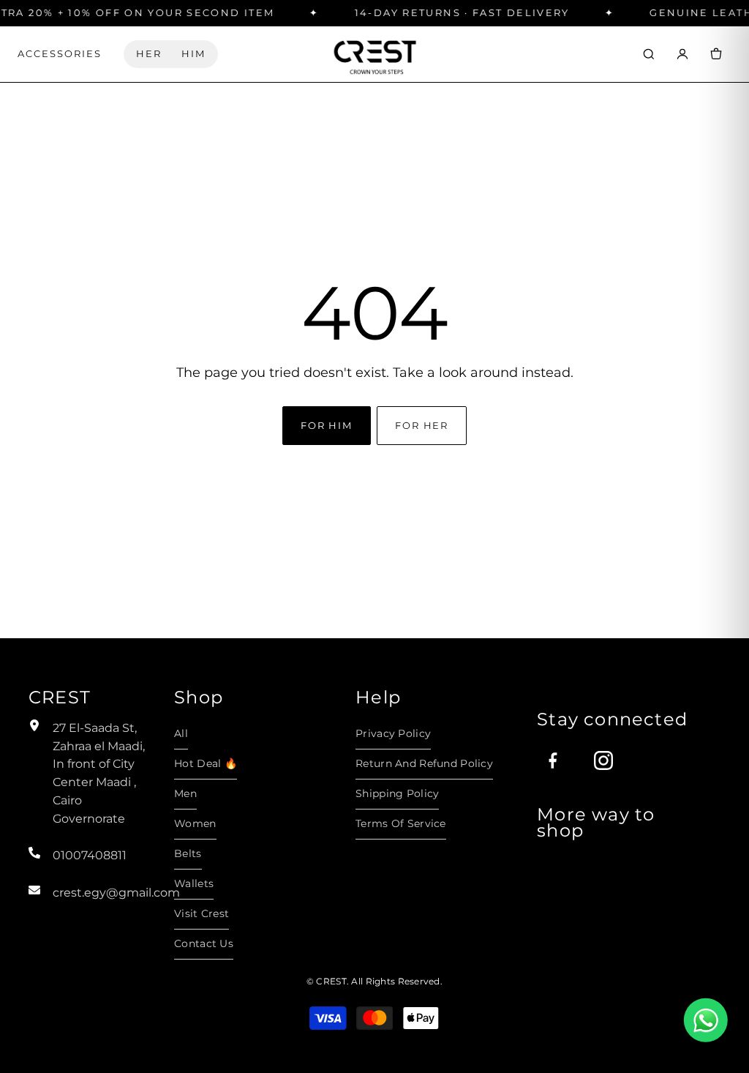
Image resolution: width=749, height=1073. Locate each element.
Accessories (60, 53)
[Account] (682, 54)
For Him (327, 425)
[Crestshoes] (374, 53)
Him (193, 53)
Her (149, 53)
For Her (421, 425)
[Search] (648, 54)
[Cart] (716, 54)
